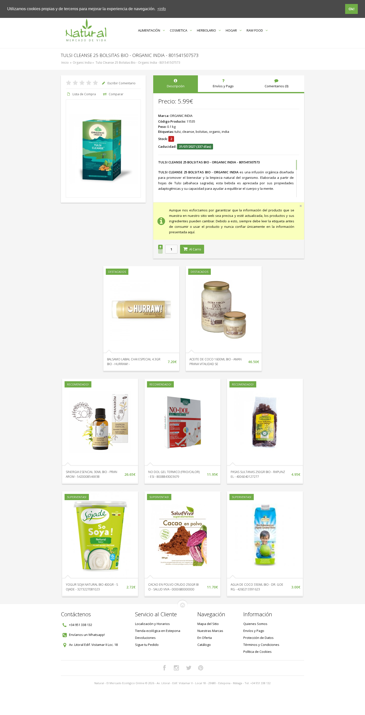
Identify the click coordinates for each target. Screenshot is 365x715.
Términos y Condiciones (261, 644)
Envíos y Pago (253, 630)
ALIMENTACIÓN (149, 30)
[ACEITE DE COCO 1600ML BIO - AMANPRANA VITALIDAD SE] (224, 309)
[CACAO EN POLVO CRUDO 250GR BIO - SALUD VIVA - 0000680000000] (182, 534)
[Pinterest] (201, 668)
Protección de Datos (258, 637)
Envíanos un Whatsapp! (87, 634)
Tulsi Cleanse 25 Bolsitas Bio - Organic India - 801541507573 (138, 62)
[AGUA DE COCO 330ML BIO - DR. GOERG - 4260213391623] (265, 534)
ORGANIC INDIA (181, 115)
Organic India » (84, 62)
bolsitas (202, 131)
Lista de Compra (84, 94)
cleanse (188, 131)
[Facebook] (164, 668)
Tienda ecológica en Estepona (157, 630)
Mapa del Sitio (208, 623)
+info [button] (161, 9)
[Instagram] (177, 668)
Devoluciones (145, 637)
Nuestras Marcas (210, 630)
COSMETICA (178, 30)
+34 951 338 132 (80, 624)
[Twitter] (189, 668)
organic (214, 131)
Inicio (65, 62)
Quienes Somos (255, 623)
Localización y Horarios (152, 623)
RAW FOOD (255, 30)
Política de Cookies (257, 651)
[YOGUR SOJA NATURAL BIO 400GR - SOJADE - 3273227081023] (100, 534)
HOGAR (231, 30)
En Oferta (204, 637)
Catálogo (204, 644)
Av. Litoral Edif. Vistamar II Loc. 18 (93, 644)
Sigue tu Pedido (147, 644)
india (225, 131)
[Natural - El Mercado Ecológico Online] (86, 30)
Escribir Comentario (122, 83)
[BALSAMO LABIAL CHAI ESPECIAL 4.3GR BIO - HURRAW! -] (141, 309)
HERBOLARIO (206, 30)
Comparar (116, 94)
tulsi (178, 131)
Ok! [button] (352, 9)
